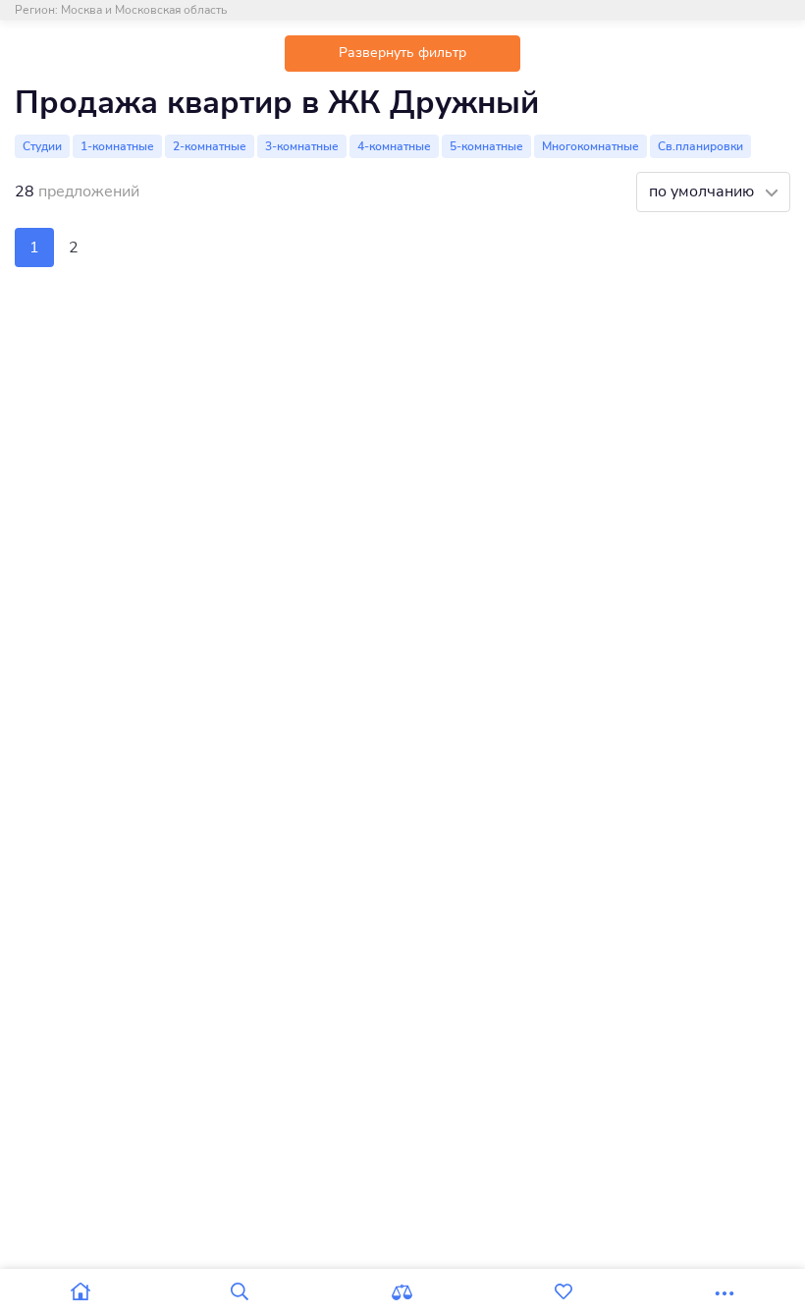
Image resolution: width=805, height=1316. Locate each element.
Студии (42, 146)
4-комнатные (394, 146)
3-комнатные (302, 146)
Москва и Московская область (144, 10)
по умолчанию (703, 191)
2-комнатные (209, 146)
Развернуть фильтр (402, 52)
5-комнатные (486, 146)
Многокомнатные (590, 146)
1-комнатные (117, 146)
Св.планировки (700, 146)
